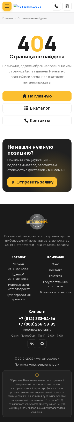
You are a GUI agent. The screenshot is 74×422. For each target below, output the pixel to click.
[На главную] (27, 6)
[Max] (42, 343)
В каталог (40, 108)
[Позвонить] (56, 6)
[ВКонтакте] (32, 343)
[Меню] (7, 6)
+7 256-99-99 (37, 324)
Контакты (40, 120)
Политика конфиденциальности (37, 364)
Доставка (55, 270)
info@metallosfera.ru (37, 329)
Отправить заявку (34, 182)
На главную (40, 96)
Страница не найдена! (32, 18)
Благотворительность (55, 292)
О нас (55, 264)
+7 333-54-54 (37, 318)
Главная (7, 18)
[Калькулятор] (67, 6)
